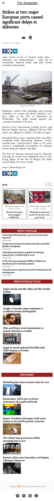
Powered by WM (38, 486)
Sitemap (12, 486)
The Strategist (27, 3)
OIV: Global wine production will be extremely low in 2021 (21, 439)
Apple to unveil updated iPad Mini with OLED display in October (24, 349)
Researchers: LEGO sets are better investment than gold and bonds (21, 400)
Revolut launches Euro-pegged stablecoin (14, 214)
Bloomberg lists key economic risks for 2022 (26, 382)
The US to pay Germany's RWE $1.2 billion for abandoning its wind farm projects (24, 262)
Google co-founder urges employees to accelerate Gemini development (23, 310)
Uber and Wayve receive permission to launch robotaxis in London (23, 329)
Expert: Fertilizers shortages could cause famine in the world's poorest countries (24, 420)
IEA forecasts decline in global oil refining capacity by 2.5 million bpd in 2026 (23, 253)
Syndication (25, 486)
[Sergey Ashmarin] (27, 72)
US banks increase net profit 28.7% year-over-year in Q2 (39, 214)
